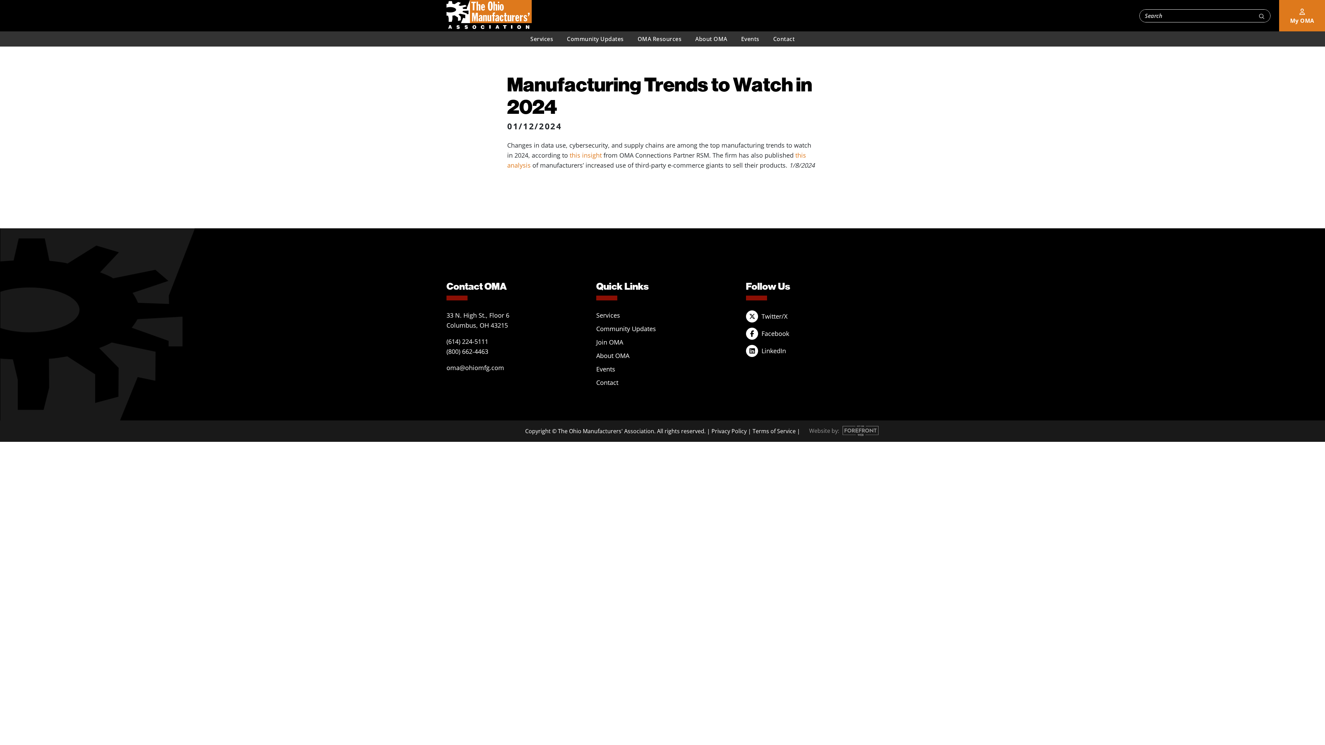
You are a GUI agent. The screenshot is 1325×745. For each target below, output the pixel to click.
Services (541, 39)
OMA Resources (660, 39)
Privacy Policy (729, 431)
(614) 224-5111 (467, 341)
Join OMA (609, 342)
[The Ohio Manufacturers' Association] (489, 15)
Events (750, 39)
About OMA (711, 39)
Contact (784, 39)
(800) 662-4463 (467, 351)
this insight (586, 155)
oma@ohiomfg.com (475, 368)
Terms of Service (774, 431)
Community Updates (595, 39)
